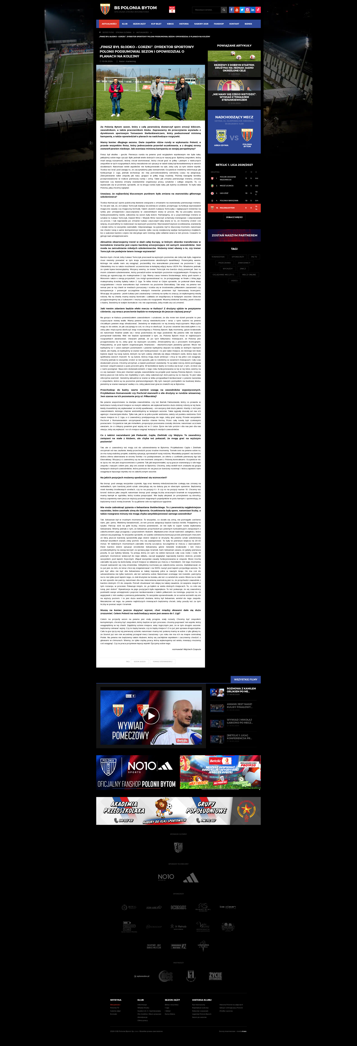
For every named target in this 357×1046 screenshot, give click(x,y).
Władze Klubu (143, 1008)
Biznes (248, 24)
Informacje (142, 1005)
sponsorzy (238, 257)
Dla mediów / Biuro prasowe (149, 1014)
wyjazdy (228, 268)
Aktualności (109, 24)
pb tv (254, 257)
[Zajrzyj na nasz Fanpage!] (231, 10)
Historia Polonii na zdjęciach (231, 1005)
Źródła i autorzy (226, 1011)
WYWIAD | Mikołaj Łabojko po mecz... (240, 722)
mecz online (249, 274)
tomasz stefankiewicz (162, 662)
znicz (243, 268)
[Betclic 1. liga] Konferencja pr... (239, 738)
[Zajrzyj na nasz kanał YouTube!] (237, 10)
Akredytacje (142, 1017)
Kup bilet (156, 24)
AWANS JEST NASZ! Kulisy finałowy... (239, 707)
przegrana (224, 263)
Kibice (170, 24)
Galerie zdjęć (115, 1011)
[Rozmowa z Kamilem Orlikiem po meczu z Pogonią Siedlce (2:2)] (151, 716)
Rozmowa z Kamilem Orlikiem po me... (241, 691)
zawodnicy (244, 263)
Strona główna (123, 32)
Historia (184, 24)
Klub (124, 24)
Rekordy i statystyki (200, 1011)
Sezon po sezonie (199, 1017)
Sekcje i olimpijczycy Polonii (231, 1008)
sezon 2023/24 (140, 662)
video (234, 280)
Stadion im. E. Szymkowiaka (149, 1011)
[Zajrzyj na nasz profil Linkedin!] (252, 10)
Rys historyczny (198, 1005)
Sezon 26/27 (139, 24)
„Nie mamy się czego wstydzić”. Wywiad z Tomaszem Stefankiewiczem (234, 97)
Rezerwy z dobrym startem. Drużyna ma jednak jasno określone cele (234, 67)
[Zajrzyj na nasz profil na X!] (242, 10)
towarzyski (218, 257)
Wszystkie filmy (245, 679)
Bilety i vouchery (171, 1005)
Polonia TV (114, 1008)
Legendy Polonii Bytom (201, 1014)
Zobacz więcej (234, 217)
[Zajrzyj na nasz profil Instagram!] (247, 10)
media (242, 1031)
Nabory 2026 (201, 24)
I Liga (167, 1008)
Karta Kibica (170, 1014)
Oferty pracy (143, 1020)
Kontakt (234, 24)
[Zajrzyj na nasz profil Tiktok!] (258, 10)
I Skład (167, 1011)
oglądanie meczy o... (224, 274)
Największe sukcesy (200, 1008)
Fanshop (219, 24)
